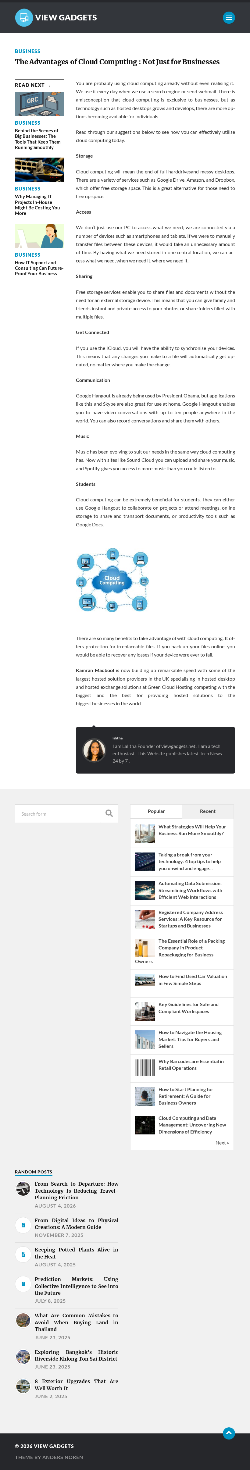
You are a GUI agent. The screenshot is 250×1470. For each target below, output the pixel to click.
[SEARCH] (109, 813)
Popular (156, 811)
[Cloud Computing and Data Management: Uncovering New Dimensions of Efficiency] (145, 1134)
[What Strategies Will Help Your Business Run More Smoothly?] (145, 842)
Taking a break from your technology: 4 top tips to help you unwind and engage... (190, 861)
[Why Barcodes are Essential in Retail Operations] (145, 1077)
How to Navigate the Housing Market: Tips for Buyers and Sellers (190, 1039)
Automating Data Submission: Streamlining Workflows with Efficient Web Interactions (190, 890)
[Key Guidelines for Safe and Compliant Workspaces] (145, 1020)
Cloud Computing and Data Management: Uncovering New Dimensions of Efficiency (192, 1124)
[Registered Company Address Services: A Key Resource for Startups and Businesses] (145, 928)
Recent (208, 811)
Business (28, 51)
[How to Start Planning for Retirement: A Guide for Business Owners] (145, 1105)
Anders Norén (62, 1457)
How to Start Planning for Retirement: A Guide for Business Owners (186, 1096)
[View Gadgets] (125, 18)
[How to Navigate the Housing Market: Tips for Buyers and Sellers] (145, 1048)
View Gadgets (54, 1446)
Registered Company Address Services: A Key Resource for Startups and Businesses (191, 919)
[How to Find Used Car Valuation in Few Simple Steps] (145, 984)
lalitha (117, 738)
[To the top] (229, 1433)
